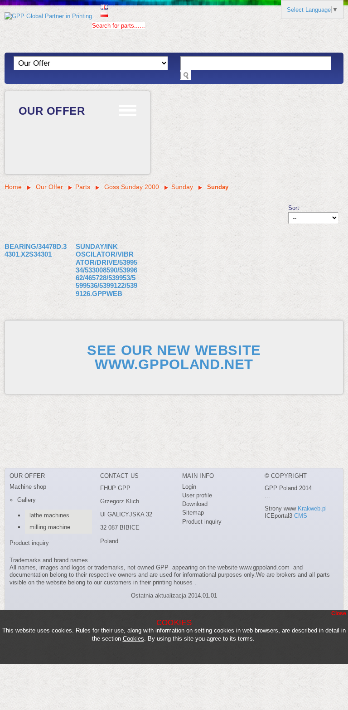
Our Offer (52, 111)
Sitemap (193, 512)
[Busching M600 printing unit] (174, 415)
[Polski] (104, 13)
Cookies (133, 638)
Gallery (26, 499)
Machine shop (28, 486)
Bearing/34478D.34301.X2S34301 (36, 250)
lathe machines (49, 515)
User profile (197, 495)
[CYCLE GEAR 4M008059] (174, 398)
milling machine (49, 527)
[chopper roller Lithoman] (174, 432)
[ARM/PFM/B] (174, 448)
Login (189, 486)
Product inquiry (29, 543)
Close (338, 613)
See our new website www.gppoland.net (174, 357)
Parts (82, 186)
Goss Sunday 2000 (130, 186)
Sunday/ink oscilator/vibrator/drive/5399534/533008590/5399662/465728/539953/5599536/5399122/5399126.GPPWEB (106, 270)
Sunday (183, 186)
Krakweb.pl (312, 508)
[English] (104, 6)
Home (13, 186)
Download (195, 504)
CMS (300, 515)
